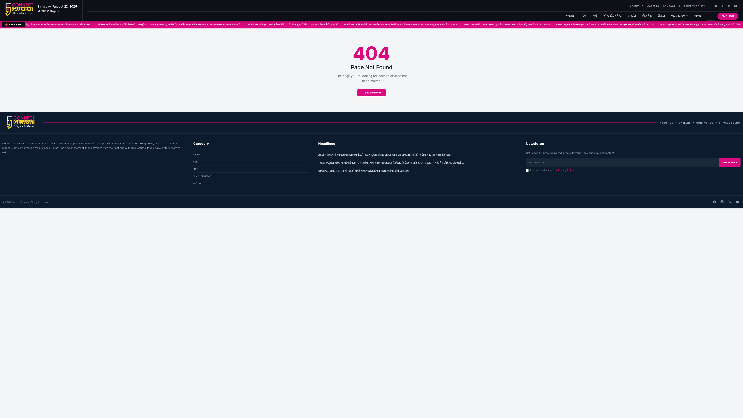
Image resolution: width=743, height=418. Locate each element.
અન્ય (697, 15)
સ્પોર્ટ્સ (632, 15)
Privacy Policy (694, 6)
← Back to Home (371, 92)
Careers (653, 6)
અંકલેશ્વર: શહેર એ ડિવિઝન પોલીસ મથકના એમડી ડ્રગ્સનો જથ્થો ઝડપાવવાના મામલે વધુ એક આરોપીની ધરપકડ (392, 24)
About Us (636, 6)
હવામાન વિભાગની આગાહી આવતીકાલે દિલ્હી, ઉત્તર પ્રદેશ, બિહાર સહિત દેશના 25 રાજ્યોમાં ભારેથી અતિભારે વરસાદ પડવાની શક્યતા (385, 154)
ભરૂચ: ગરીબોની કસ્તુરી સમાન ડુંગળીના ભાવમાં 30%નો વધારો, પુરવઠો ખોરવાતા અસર (498, 24)
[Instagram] (722, 6)
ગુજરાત (570, 15)
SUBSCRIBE (729, 162)
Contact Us (671, 6)
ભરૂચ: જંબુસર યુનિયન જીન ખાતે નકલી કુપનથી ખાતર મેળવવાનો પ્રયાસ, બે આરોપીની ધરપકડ (595, 24)
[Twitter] (729, 6)
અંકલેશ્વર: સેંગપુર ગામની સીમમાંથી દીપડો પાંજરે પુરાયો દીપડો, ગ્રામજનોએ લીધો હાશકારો (284, 24)
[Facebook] (716, 6)
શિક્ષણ (661, 15)
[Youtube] (735, 6)
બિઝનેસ (647, 15)
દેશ (584, 15)
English (728, 16)
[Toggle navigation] (711, 16)
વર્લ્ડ (595, 15)
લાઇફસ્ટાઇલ (678, 15)
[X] (729, 202)
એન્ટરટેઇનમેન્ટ (612, 15)
